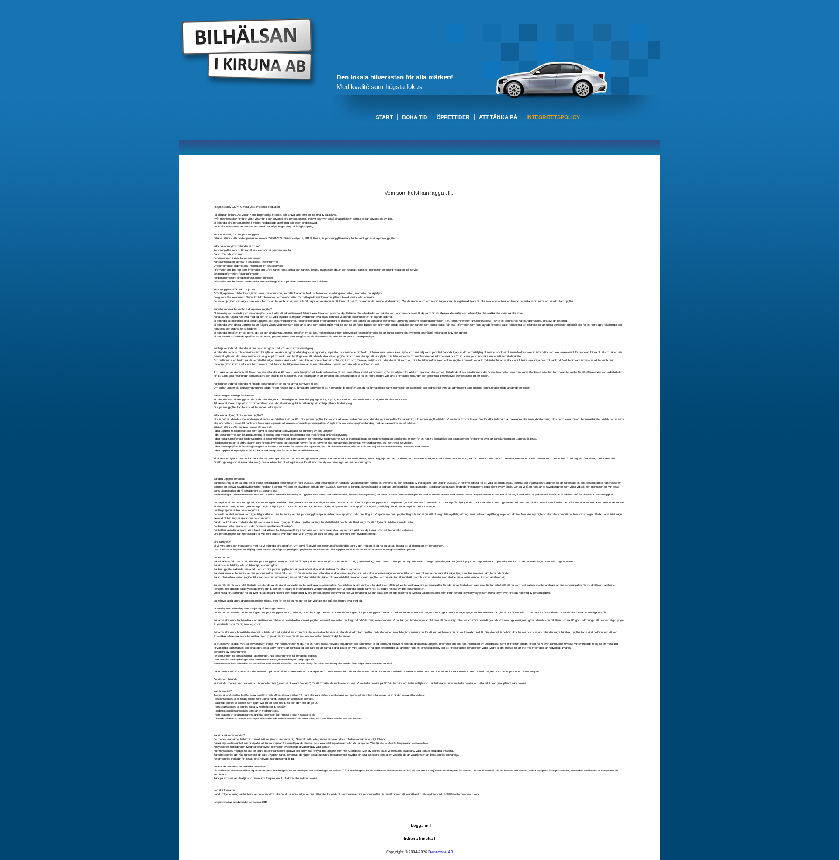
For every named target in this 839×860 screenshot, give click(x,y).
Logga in (420, 825)
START (384, 117)
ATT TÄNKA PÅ (498, 117)
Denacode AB (440, 852)
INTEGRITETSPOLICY (553, 117)
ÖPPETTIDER (453, 117)
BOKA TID (414, 117)
